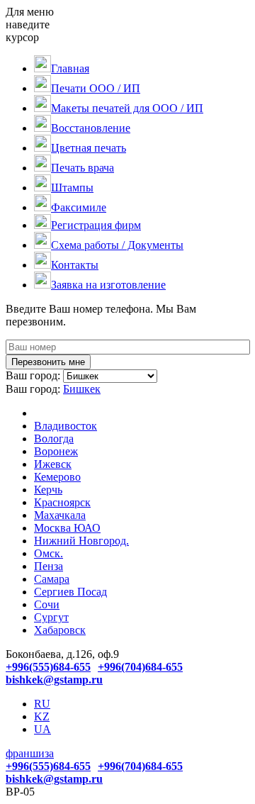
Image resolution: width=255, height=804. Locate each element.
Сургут (51, 617)
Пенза (48, 566)
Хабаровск (60, 630)
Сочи (47, 604)
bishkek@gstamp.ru (54, 680)
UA (42, 729)
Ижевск (53, 464)
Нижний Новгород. (81, 541)
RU (42, 704)
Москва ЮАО (67, 528)
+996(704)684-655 (140, 667)
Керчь (48, 490)
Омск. (48, 553)
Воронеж (56, 451)
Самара (51, 579)
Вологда (54, 438)
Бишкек (82, 389)
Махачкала (60, 515)
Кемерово (57, 477)
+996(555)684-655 (48, 667)
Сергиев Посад (70, 592)
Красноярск (62, 502)
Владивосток (65, 426)
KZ (42, 716)
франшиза (30, 753)
